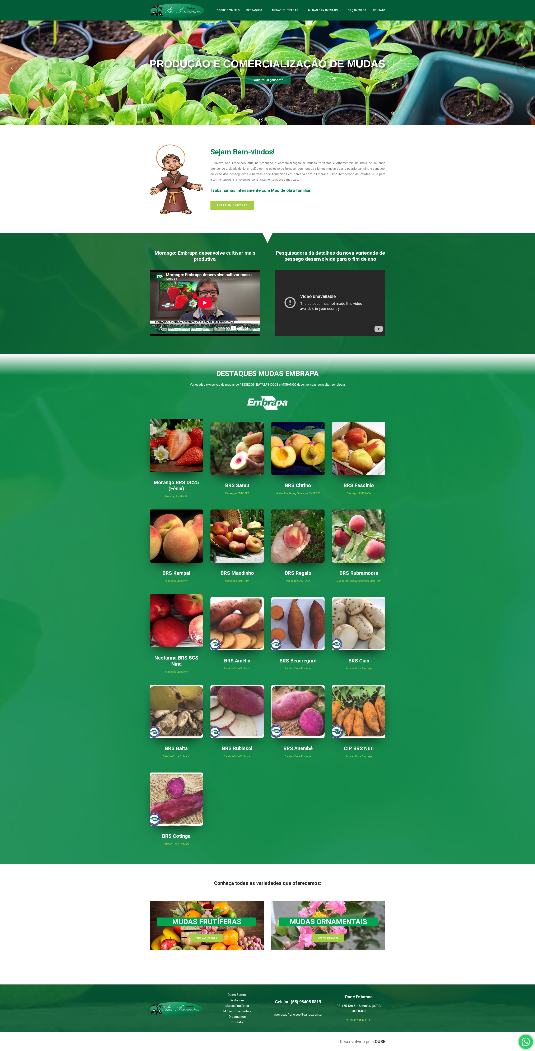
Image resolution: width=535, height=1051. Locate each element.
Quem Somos (237, 995)
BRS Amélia (237, 661)
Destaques (254, 10)
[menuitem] (230, 10)
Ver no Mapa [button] (360, 1020)
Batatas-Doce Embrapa (237, 668)
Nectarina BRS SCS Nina (176, 661)
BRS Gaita (176, 748)
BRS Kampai (176, 573)
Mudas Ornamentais (323, 10)
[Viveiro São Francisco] (177, 10)
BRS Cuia (358, 661)
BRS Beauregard (298, 661)
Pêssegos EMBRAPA (237, 493)
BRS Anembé (298, 748)
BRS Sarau (237, 485)
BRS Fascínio (359, 485)
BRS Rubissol (237, 748)
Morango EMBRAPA (176, 496)
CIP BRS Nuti (359, 748)
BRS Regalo (298, 573)
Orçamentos (357, 10)
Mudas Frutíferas (285, 10)
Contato (379, 10)
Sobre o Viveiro (228, 10)
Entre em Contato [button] (232, 205)
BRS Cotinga (176, 836)
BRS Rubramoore (358, 573)
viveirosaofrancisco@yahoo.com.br (298, 1014)
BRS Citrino (298, 485)
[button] (176, 445)
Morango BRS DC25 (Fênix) (176, 485)
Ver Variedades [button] (206, 938)
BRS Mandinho (237, 573)
